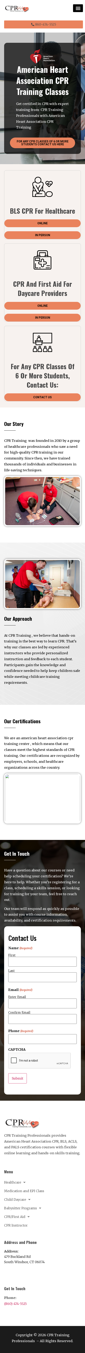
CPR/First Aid (14, 1217)
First (11, 955)
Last (11, 970)
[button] (78, 8)
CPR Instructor (16, 1225)
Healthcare (12, 1182)
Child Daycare (15, 1199)
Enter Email (17, 997)
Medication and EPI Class (24, 1191)
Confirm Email (19, 1012)
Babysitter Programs (20, 1208)
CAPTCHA (17, 1049)
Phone (20, 1031)
